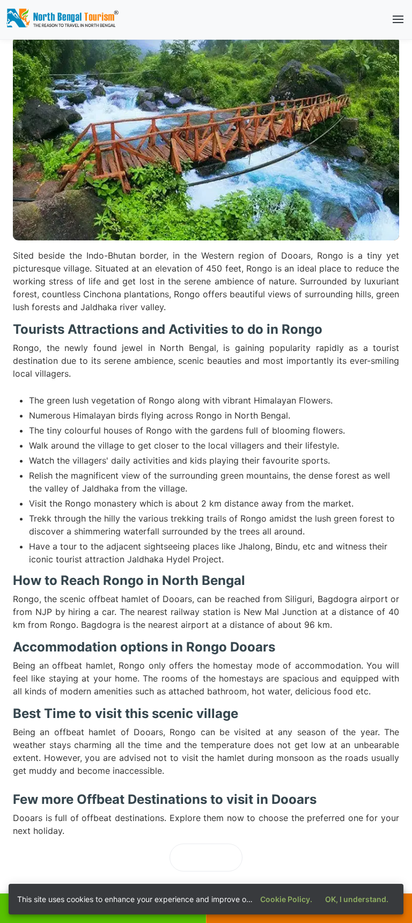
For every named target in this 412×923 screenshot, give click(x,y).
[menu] (398, 19)
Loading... (206, 857)
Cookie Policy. (286, 899)
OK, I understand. (356, 899)
